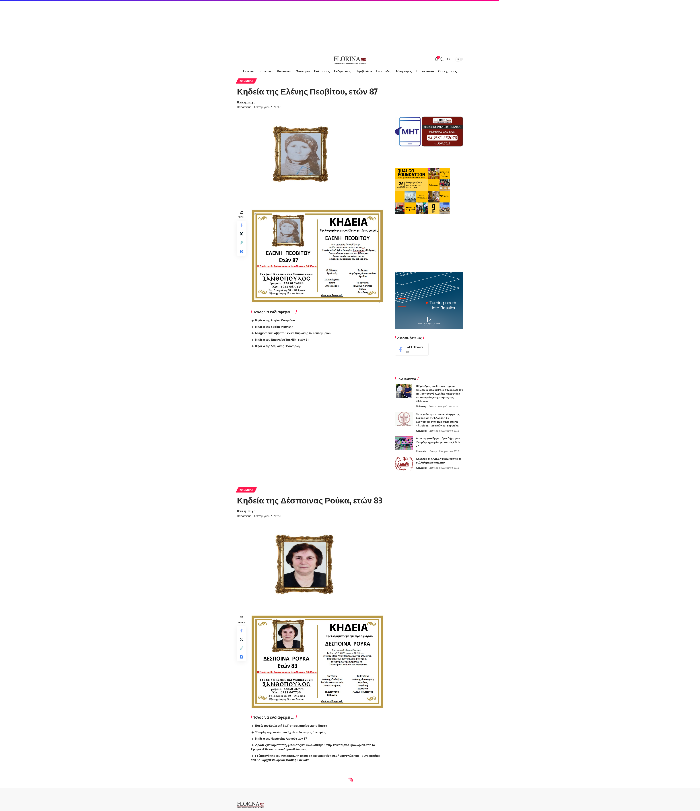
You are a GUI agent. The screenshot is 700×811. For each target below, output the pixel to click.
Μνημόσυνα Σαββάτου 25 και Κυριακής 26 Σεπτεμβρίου (292, 333)
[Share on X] (241, 233)
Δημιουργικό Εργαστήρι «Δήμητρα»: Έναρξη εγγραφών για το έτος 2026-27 (438, 442)
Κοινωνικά (246, 81)
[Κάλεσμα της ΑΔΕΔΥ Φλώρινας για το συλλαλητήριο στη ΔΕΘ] (404, 463)
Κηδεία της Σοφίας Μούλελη (274, 327)
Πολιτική (421, 406)
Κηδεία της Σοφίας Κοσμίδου (275, 320)
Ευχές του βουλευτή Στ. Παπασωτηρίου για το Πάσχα (291, 725)
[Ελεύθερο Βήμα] (349, 59)
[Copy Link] (241, 242)
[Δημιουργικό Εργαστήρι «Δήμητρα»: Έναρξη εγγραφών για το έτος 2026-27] (404, 443)
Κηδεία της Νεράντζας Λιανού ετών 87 (281, 738)
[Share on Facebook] (241, 225)
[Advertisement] (109, 25)
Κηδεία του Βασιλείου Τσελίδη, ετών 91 (281, 339)
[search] (442, 59)
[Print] (241, 251)
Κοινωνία (421, 430)
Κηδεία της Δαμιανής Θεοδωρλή (277, 346)
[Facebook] (412, 349)
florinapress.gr (246, 102)
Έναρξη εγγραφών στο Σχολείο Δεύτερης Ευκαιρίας (290, 732)
